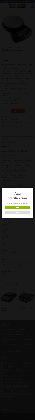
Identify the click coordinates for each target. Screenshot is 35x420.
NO (17, 212)
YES (17, 207)
